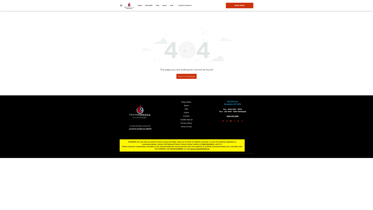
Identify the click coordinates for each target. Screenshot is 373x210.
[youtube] (230, 121)
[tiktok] (242, 121)
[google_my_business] (238, 121)
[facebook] (227, 121)
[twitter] (234, 121)
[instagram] (223, 121)
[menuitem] (140, 5)
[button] (121, 5)
